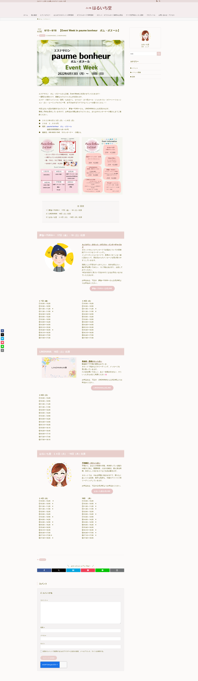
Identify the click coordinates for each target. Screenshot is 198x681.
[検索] (159, 1)
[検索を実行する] (159, 54)
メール (43, 635)
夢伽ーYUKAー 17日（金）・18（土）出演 (65, 210)
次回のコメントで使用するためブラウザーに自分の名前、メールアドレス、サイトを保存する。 (74, 651)
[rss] (157, 1)
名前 (42, 627)
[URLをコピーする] (117, 570)
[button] (44, 570)
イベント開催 (136, 72)
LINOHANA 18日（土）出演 (60, 213)
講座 (133, 77)
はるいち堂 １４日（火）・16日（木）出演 (65, 217)
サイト (42, 643)
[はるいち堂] (99, 8)
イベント (42, 35)
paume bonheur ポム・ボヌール (59, 126)
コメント (43, 600)
